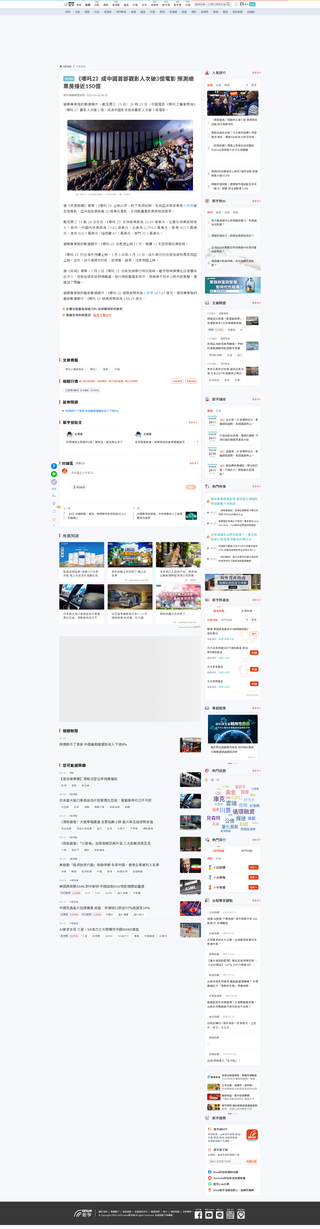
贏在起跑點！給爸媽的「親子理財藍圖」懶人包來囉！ (111, 381)
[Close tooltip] (82, 519)
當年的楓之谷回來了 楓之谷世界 (129, 573)
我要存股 (191, 381)
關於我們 (103, 1211)
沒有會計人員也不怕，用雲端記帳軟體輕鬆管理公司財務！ (178, 573)
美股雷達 (223, 313)
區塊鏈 (173, 12)
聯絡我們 (155, 1211)
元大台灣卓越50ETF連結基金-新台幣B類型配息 (227, 650)
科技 (96, 12)
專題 (215, 12)
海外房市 (225, 364)
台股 (96, 5)
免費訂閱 (251, 1161)
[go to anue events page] (236, 4)
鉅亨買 (166, 5)
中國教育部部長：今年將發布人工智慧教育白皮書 (159, 516)
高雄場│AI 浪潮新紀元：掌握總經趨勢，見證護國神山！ (239, 453)
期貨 (162, 12)
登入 (246, 4)
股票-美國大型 (226, 639)
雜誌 (225, 12)
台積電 (221, 877)
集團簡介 (115, 1211)
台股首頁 (177, 381)
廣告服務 (127, 1211)
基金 (126, 5)
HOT (222, 419)
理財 (193, 12)
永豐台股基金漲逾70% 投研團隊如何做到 (94, 309)
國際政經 (225, 338)
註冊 (252, 4)
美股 (105, 5)
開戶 (254, 634)
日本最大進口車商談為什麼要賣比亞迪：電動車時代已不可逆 (81, 616)
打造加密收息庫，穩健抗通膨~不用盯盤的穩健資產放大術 (239, 437)
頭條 (67, 12)
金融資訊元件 (141, 1211)
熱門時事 (121, 12)
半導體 (221, 887)
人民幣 (188, 205)
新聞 (87, 5)
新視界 (204, 12)
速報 (133, 12)
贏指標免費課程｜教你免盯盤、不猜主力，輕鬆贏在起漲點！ (239, 469)
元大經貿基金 (215, 681)
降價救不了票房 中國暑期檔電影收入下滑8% (92, 411)
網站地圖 (175, 1211)
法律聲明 (187, 1211)
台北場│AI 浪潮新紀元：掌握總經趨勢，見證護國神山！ (239, 422)
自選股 (251, 12)
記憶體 (221, 867)
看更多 (192, 422)
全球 (144, 5)
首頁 (78, 5)
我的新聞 (237, 12)
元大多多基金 (215, 667)
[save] (54, 511)
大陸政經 (81, 66)
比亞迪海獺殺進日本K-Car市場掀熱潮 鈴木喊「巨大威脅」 (129, 616)
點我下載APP (102, 315)
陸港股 (116, 5)
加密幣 (154, 5)
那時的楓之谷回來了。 (174, 614)
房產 (184, 12)
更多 (254, 85)
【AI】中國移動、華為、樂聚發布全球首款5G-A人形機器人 (97, 516)
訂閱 (187, 5)
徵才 (165, 1211)
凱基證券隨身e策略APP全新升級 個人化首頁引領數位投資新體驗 (80, 573)
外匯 (135, 5)
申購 (254, 653)
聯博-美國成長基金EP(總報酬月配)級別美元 (227, 631)
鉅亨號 (177, 5)
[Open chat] (54, 519)
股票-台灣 (224, 657)
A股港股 (67, 66)
